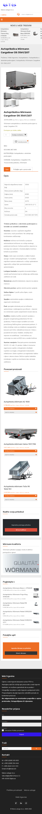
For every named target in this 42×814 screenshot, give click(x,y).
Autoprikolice (23, 58)
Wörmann (23, 163)
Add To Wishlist (9, 412)
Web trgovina (13, 58)
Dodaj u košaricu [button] (9, 408)
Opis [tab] (7, 169)
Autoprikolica (15, 160)
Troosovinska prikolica (11, 163)
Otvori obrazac (21, 653)
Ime (3, 715)
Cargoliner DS (25, 160)
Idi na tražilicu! (21, 530)
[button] (35, 73)
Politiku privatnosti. (18, 730)
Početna (4, 58)
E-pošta (5, 721)
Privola (4, 728)
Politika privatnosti (14, 790)
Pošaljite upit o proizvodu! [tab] (22, 169)
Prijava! (21, 734)
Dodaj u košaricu (17, 135)
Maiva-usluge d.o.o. (7, 10)
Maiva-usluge (29, 790)
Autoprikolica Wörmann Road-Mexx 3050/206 (25, 31)
